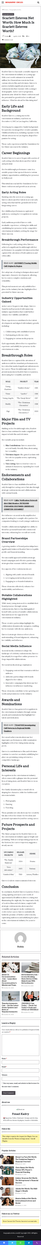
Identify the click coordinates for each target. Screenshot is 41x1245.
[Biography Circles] (14, 2)
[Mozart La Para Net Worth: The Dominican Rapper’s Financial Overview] (8, 1160)
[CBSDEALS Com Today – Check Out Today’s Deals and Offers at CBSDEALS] (30, 996)
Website (4, 1075)
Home (6, 10)
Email (4, 1067)
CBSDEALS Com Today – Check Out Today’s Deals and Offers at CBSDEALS (29, 1006)
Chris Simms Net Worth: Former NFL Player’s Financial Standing (24, 1170)
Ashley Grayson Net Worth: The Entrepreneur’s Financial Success (26, 1180)
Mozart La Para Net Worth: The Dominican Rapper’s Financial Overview (26, 1159)
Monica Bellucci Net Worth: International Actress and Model (26, 1200)
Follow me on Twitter (11, 1214)
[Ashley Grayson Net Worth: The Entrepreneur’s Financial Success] (8, 1181)
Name (4, 1058)
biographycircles (15, 10)
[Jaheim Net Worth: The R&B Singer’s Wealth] (8, 1192)
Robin (7, 36)
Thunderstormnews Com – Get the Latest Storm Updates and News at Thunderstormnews (10, 1007)
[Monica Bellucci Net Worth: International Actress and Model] (8, 1201)
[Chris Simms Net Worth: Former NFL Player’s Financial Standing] (8, 1170)
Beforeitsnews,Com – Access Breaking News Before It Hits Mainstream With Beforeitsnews (30, 979)
